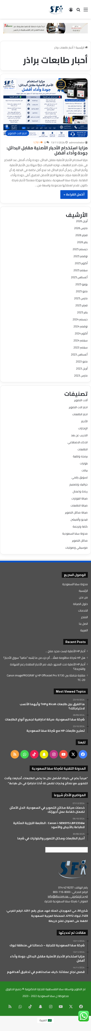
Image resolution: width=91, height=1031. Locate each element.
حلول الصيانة (80, 604)
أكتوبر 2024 (81, 333)
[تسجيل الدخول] (71, 11)
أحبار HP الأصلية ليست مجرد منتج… (65, 651)
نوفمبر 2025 (80, 256)
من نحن (83, 597)
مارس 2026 (81, 228)
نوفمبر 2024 (80, 326)
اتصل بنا (83, 623)
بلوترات (84, 463)
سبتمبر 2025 (80, 270)
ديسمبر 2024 (80, 319)
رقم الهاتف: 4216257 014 (73, 887)
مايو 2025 (82, 291)
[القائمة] (86, 11)
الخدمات (83, 610)
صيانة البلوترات (79, 498)
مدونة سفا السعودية (75, 533)
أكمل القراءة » (73, 194)
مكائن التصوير (80, 540)
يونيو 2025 (81, 284)
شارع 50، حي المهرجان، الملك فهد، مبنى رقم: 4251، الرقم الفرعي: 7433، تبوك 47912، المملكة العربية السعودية (47, 913)
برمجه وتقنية (80, 456)
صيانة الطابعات (79, 505)
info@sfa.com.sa (58, 896)
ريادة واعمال (80, 491)
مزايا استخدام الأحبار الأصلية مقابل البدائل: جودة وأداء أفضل (47, 150)
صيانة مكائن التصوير (76, 512)
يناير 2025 (82, 312)
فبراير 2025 (81, 305)
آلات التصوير (81, 400)
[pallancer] (45, 27)
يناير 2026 (82, 242)
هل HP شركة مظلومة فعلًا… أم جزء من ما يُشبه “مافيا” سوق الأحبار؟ (44, 657)
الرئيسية (80, 47)
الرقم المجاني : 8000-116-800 (70, 891)
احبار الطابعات (80, 414)
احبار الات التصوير (78, 407)
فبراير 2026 (81, 235)
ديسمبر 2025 (80, 249)
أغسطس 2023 (79, 354)
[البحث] (78, 11)
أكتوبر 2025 (81, 263)
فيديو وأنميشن (79, 519)
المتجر (84, 617)
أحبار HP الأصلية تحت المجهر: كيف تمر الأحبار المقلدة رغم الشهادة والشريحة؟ (47, 667)
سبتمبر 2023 (80, 347)
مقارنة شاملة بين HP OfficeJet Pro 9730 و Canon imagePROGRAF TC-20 (46, 678)
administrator (76, 142)
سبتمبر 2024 (80, 340)
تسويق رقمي (80, 477)
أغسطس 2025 (79, 277)
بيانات (84, 470)
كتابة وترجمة (80, 526)
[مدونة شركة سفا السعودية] (56, 9)
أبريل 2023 (82, 368)
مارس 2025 (81, 298)
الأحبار (84, 421)
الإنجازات (83, 428)
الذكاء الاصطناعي (78, 442)
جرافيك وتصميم (78, 484)
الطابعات (82, 449)
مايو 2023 (82, 361)
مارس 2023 (81, 375)
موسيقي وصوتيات (76, 547)
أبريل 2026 (82, 221)
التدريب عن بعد (79, 435)
